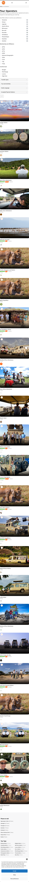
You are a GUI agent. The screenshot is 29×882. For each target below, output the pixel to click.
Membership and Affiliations (7, 44)
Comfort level (3, 66)
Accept (14, 871)
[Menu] (12, 2)
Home (1, 6)
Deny (14, 874)
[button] (27, 859)
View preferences (14, 878)
